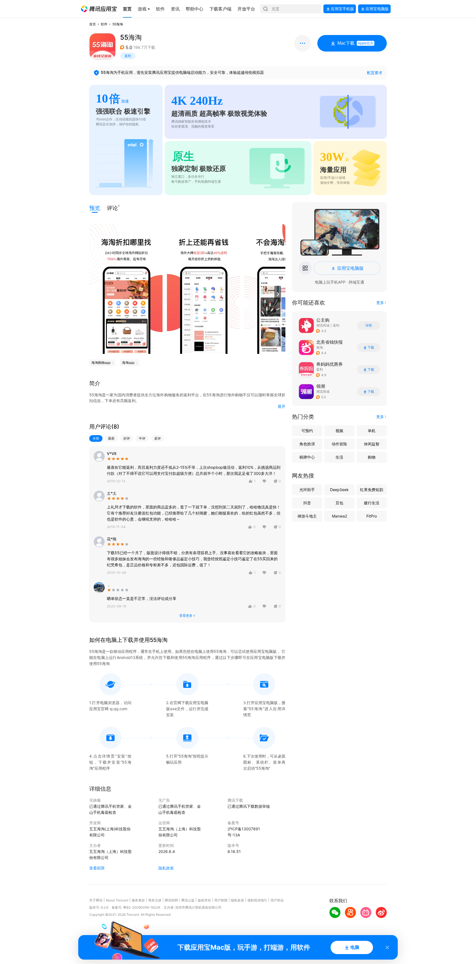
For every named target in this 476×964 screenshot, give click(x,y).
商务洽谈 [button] (154, 900)
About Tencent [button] (117, 900)
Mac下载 (355, 43)
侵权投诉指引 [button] (257, 900)
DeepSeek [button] (339, 489)
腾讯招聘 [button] (171, 900)
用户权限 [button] (221, 900)
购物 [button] (371, 457)
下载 (370, 347)
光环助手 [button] (307, 489)
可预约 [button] (307, 430)
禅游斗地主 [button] (307, 516)
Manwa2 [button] (339, 516)
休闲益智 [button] (371, 443)
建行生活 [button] (371, 502)
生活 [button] (339, 457)
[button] (99, 9)
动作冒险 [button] (339, 443)
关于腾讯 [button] (95, 900)
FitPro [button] (371, 516)
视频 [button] (339, 430)
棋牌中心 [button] (307, 457)
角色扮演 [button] (307, 443)
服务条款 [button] (138, 900)
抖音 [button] (307, 502)
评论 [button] (112, 207)
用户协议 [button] (277, 900)
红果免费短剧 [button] (371, 489)
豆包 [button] (339, 502)
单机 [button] (371, 430)
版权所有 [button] (204, 900)
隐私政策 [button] (166, 868)
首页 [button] (92, 24)
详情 (368, 325)
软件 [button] (104, 24)
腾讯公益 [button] (187, 900)
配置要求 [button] (374, 72)
